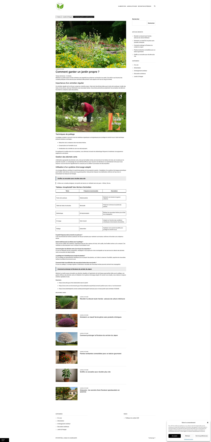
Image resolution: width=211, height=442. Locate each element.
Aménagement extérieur (140, 70)
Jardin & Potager (132, 6)
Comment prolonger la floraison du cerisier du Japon (99, 335)
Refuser (187, 436)
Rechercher (135, 19)
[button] (208, 422)
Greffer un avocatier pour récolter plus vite (95, 372)
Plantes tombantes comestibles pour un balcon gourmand (100, 353)
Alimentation (122, 6)
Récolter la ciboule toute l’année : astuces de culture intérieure (102, 299)
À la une (136, 65)
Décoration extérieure (144, 6)
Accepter (174, 436)
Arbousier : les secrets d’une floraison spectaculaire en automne (100, 391)
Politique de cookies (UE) (132, 418)
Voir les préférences (202, 436)
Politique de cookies (188, 439)
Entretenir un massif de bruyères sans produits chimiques (100, 317)
